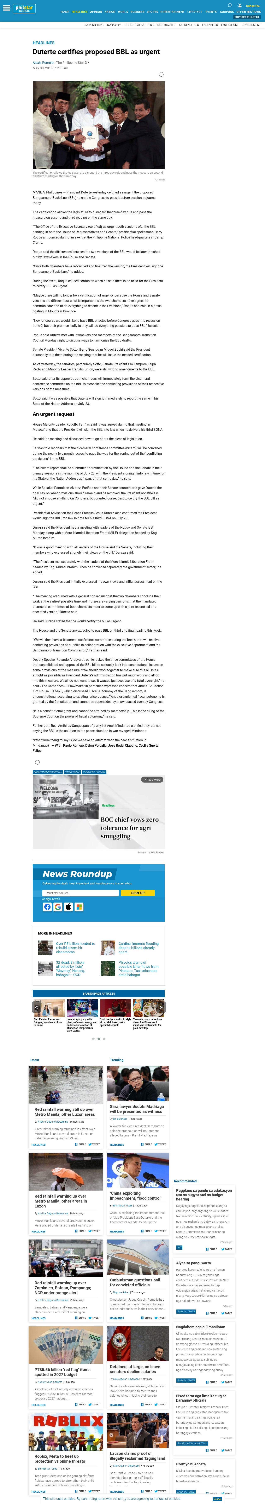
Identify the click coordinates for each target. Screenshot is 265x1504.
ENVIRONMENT (251, 24)
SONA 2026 (114, 24)
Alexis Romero (43, 63)
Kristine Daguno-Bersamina (53, 1121)
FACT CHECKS (229, 24)
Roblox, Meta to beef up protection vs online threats (60, 1459)
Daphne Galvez (121, 1292)
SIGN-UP (138, 893)
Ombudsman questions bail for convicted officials (135, 1282)
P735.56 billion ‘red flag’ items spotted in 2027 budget (62, 1372)
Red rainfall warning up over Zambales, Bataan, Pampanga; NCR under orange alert (63, 1287)
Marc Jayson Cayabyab (126, 1379)
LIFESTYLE (194, 12)
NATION (110, 12)
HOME (65, 12)
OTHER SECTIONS (248, 12)
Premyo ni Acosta (191, 1464)
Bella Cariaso (120, 1118)
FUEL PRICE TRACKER (161, 24)
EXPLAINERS (210, 24)
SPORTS (152, 12)
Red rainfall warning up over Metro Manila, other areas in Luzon (61, 1201)
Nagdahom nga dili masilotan (200, 1327)
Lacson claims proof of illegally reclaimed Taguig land (137, 1456)
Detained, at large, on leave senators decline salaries (135, 1369)
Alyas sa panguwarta (193, 1263)
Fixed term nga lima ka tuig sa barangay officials (201, 1398)
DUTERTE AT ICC (135, 24)
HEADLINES (79, 12)
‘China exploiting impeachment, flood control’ (135, 1196)
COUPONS (227, 12)
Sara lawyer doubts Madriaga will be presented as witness (137, 1109)
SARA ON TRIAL (94, 24)
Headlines (43, 42)
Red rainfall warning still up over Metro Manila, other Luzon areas (65, 1112)
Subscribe (253, 6)
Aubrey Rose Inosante (50, 1382)
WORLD (123, 12)
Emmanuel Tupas (122, 1205)
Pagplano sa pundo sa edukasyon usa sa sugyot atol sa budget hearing (204, 1194)
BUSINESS (137, 12)
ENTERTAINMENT (172, 12)
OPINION (96, 12)
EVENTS (211, 12)
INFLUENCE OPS (189, 24)
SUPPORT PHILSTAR (247, 17)
